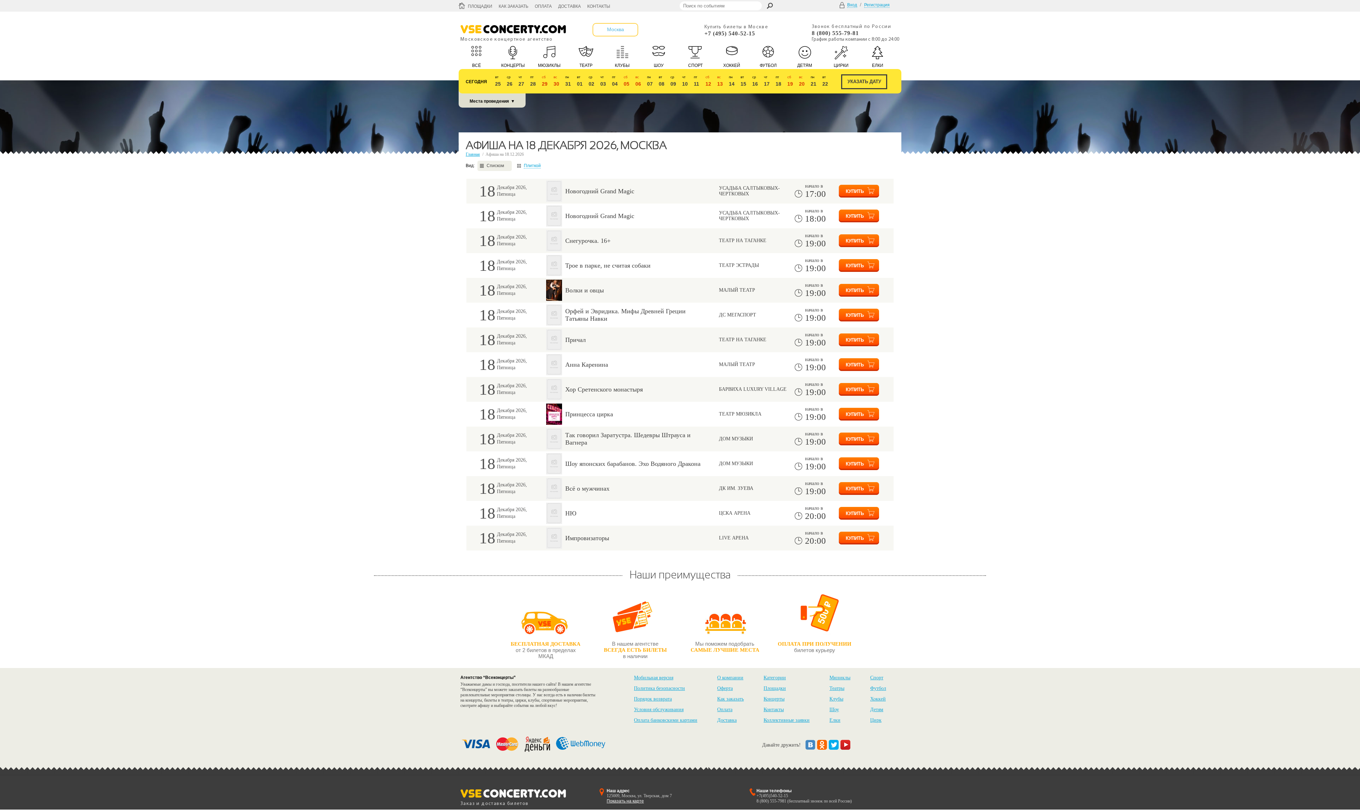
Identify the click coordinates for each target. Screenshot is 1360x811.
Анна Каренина (586, 364)
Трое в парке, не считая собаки (608, 265)
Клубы (836, 699)
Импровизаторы (587, 538)
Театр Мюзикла (740, 414)
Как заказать (513, 6)
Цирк (876, 720)
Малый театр (737, 290)
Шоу (834, 709)
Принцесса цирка (589, 414)
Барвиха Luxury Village (753, 389)
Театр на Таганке (742, 240)
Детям (876, 709)
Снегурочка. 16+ (588, 240)
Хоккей (878, 699)
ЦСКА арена (734, 513)
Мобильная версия (653, 677)
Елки (834, 720)
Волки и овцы (584, 290)
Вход (852, 4)
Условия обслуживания (659, 709)
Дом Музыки (736, 438)
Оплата (543, 6)
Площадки (480, 6)
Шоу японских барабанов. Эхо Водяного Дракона (633, 463)
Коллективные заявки (787, 720)
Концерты (774, 699)
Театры (836, 688)
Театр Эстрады (739, 265)
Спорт (876, 677)
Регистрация (877, 4)
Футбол (878, 688)
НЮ (571, 513)
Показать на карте (625, 801)
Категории (775, 677)
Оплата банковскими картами (665, 720)
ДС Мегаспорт (737, 315)
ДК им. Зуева (736, 488)
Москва (615, 29)
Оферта (725, 688)
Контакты (598, 6)
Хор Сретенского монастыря (604, 389)
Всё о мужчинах (587, 488)
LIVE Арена (734, 538)
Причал (575, 339)
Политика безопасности (659, 688)
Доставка (569, 6)
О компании (730, 677)
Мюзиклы (839, 677)
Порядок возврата (653, 699)
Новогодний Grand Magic (599, 191)
